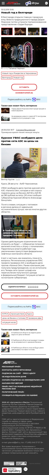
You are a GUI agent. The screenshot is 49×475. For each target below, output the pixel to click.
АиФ (5, 68)
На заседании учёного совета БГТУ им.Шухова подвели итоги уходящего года (28, 117)
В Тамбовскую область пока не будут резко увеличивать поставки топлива (27, 348)
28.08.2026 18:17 (7, 130)
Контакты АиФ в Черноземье (16, 370)
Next (44, 50)
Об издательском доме (14, 377)
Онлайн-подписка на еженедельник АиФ (23, 380)
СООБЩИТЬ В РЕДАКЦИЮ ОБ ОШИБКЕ (19, 395)
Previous (3, 50)
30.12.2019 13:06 (7, 10)
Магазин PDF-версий (12, 383)
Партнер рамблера (34, 463)
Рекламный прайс (11, 367)
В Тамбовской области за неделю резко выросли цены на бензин (26, 333)
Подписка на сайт (11, 373)
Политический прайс (13, 392)
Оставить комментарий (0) (24, 88)
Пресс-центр (29, 373)
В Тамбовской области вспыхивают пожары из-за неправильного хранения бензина (27, 341)
